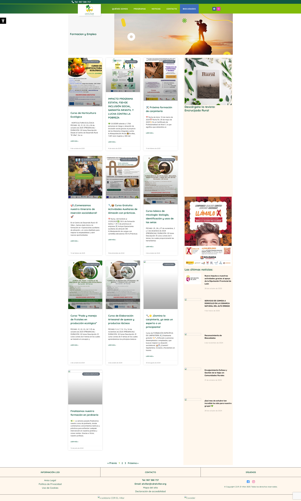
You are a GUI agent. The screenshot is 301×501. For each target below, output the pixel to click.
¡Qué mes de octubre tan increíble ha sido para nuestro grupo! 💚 (218, 403)
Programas (140, 9)
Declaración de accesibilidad (150, 491)
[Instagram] (218, 9)
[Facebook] (214, 9)
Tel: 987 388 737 (82, 1)
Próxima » (133, 463)
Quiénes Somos (120, 9)
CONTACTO (150, 472)
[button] (3, 21)
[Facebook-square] (248, 481)
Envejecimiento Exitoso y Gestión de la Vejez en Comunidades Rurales (216, 373)
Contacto (171, 9)
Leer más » (74, 141)
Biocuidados (189, 9)
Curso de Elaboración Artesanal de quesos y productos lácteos (121, 319)
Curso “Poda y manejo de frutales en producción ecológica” (84, 319)
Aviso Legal (50, 480)
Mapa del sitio (150, 487)
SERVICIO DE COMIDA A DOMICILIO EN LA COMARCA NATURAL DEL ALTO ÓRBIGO (217, 303)
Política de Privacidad (50, 484)
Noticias (156, 9)
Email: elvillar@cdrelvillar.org (150, 483)
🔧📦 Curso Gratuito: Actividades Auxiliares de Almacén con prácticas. (122, 209)
